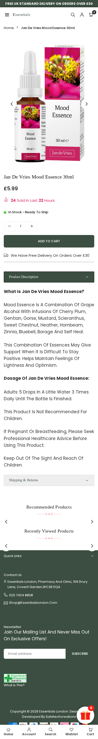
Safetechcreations (61, 716)
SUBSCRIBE (80, 654)
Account (29, 734)
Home (9, 28)
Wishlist (71, 734)
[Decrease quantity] (9, 226)
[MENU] (7, 14)
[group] (49, 103)
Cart (90, 734)
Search (50, 734)
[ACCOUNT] (81, 14)
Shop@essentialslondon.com (33, 603)
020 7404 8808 (21, 595)
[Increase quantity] (31, 226)
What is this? (14, 685)
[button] (86, 104)
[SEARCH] (72, 14)
